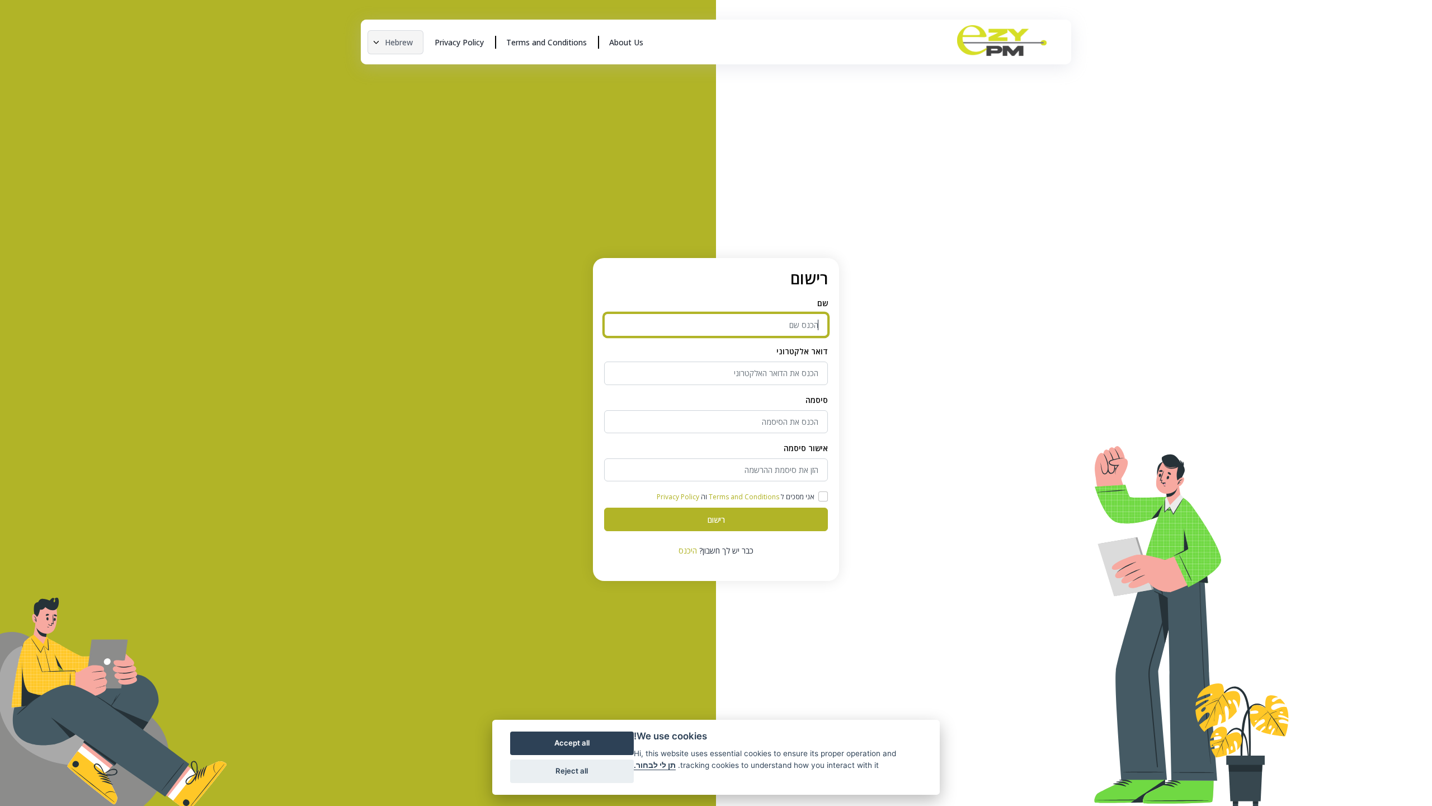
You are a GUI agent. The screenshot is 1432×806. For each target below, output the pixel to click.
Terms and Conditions (546, 42)
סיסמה (816, 400)
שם (822, 303)
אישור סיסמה (806, 448)
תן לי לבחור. (655, 765)
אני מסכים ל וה (735, 497)
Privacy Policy (459, 42)
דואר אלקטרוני (802, 351)
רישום (716, 519)
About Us (626, 42)
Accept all (572, 742)
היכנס (688, 550)
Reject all (571, 770)
